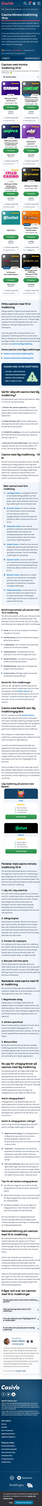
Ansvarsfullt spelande (9, 1449)
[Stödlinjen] (16, 1487)
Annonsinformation (8, 1446)
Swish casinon (24, 691)
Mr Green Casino (13, 508)
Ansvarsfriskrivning (8, 1452)
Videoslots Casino (14, 526)
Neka (11, 1502)
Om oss (3, 1424)
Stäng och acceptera (23, 1502)
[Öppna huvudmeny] (39, 3)
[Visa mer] (18, 120)
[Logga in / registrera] (34, 3)
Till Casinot (11, 107)
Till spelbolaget (21, 817)
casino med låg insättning (21, 344)
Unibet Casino (12, 544)
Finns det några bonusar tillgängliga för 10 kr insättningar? (19, 1319)
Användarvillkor (6, 1456)
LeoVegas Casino (14, 493)
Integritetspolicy (7, 1459)
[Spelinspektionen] (30, 1487)
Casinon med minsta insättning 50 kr (19, 358)
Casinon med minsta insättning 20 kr (19, 353)
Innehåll (5, 58)
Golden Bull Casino (14, 590)
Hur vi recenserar (7, 1430)
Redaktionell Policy (8, 1434)
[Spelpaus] (24, 1479)
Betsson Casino (13, 575)
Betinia (21, 835)
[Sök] (25, 3)
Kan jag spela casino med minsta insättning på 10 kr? (20, 1301)
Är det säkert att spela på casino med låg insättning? (19, 1329)
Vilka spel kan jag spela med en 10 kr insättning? (17, 1310)
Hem (2, 9)
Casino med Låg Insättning (13, 9)
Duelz (21, 800)
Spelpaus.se (31, 250)
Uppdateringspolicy (8, 1437)
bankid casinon (28, 715)
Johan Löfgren (17, 50)
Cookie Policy (6, 1462)
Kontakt (4, 1427)
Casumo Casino (13, 559)
